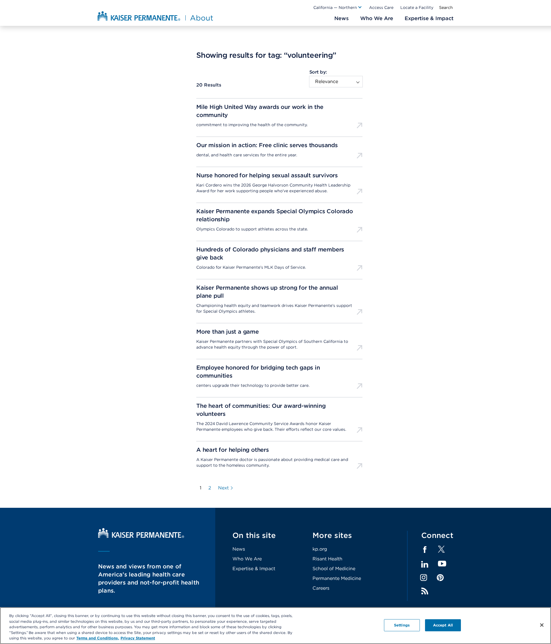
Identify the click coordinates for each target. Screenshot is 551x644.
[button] (337, 7)
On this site (254, 535)
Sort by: (318, 72)
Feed (424, 591)
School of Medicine (334, 568)
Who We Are (247, 559)
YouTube (442, 564)
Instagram (423, 577)
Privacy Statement (138, 638)
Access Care (381, 7)
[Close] (542, 625)
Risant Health (327, 559)
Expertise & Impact (253, 568)
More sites (332, 535)
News (238, 549)
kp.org (320, 549)
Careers (321, 588)
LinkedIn (424, 564)
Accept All (443, 625)
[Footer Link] (441, 551)
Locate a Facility (416, 7)
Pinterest (440, 577)
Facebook (424, 549)
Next (223, 488)
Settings (402, 625)
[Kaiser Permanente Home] (141, 536)
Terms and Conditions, (97, 638)
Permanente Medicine (337, 578)
